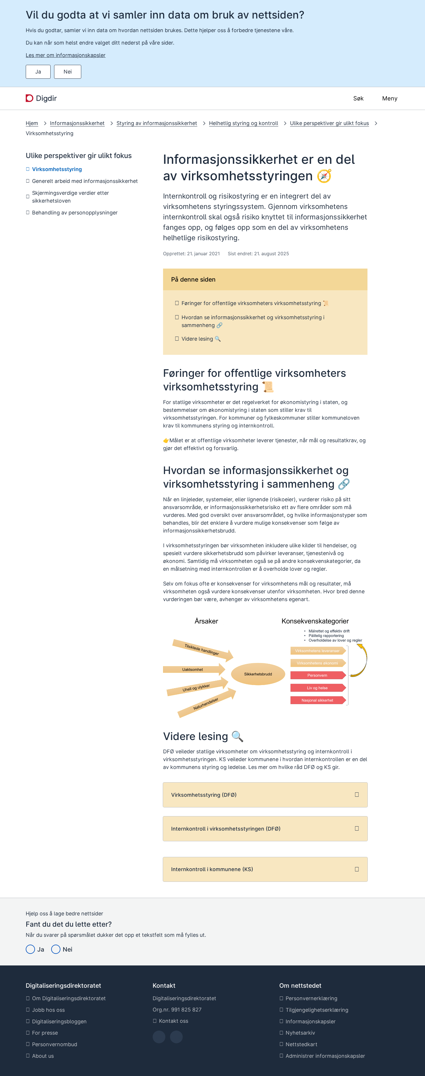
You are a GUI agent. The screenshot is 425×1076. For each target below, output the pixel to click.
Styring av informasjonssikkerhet (157, 123)
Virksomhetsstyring (49, 133)
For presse (45, 1033)
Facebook (159, 1038)
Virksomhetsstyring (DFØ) (204, 795)
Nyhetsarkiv (300, 1033)
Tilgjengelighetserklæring (317, 1010)
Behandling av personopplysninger (75, 213)
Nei (68, 72)
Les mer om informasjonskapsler (66, 55)
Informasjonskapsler (311, 1021)
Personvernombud (54, 1044)
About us (43, 1056)
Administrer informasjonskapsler (325, 1056)
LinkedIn (176, 1038)
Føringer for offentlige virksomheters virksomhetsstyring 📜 (255, 303)
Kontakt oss (173, 1021)
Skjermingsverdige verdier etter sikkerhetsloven (70, 197)
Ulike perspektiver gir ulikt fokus (329, 123)
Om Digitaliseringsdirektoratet (69, 998)
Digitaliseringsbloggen (59, 1021)
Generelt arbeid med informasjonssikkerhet (85, 181)
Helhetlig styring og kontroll (243, 123)
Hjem (32, 123)
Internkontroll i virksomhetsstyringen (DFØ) (226, 829)
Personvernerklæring (311, 998)
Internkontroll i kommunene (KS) (212, 869)
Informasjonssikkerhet (77, 123)
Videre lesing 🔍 (201, 339)
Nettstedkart (301, 1044)
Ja (38, 72)
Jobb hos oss (48, 1010)
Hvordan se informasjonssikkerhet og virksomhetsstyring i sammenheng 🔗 (253, 321)
